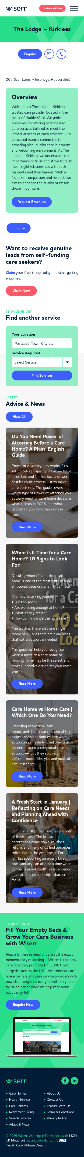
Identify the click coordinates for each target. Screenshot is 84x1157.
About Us (53, 1093)
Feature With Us (58, 1106)
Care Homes (17, 1093)
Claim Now (21, 290)
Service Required (26, 353)
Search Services (20, 1118)
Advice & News (19, 1124)
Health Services (20, 1099)
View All (19, 416)
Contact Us (55, 1099)
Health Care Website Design (25, 1145)
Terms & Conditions (60, 1112)
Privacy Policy (57, 1118)
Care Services (18, 1106)
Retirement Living (21, 1112)
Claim (10, 272)
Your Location (23, 334)
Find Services (42, 375)
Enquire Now (23, 1004)
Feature (52, 8)
